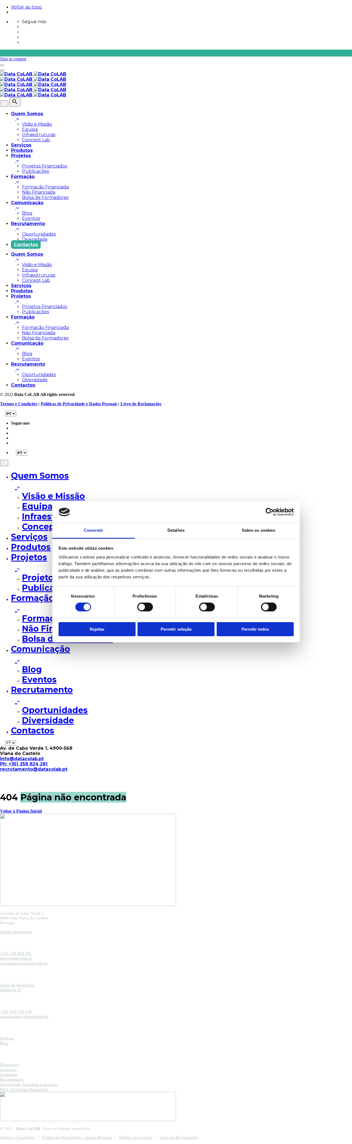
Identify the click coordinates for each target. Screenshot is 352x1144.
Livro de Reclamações (140, 403)
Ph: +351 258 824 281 (24, 764)
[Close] (4, 103)
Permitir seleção (176, 629)
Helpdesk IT (10, 990)
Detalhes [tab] (176, 530)
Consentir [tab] (93, 530)
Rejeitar (97, 629)
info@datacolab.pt (22, 758)
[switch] (145, 607)
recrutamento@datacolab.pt (33, 769)
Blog (4, 1043)
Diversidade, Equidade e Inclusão (29, 1084)
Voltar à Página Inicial (21, 811)
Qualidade (9, 1074)
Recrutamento (12, 1079)
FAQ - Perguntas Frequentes (24, 1089)
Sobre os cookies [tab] (259, 530)
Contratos (8, 1069)
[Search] (14, 102)
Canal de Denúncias (17, 985)
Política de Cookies (135, 1137)
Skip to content (13, 58)
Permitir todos (255, 629)
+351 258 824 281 (16, 953)
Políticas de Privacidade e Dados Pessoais (79, 403)
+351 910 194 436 (16, 1011)
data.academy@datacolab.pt (24, 1016)
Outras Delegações (16, 932)
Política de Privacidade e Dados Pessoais (77, 1137)
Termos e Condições (18, 403)
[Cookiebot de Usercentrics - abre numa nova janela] (270, 512)
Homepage (9, 1064)
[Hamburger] (2, 65)
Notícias (7, 1038)
